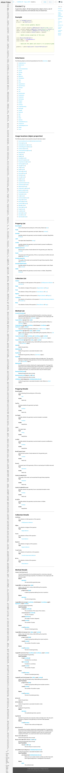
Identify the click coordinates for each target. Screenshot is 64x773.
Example (60, 8)
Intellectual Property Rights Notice (34, 770)
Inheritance (60, 10)
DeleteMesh (18, 349)
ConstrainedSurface (23, 68)
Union (19, 129)
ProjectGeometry (22, 106)
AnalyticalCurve (22, 63)
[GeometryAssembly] (51, 2)
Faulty (16, 229)
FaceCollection (40, 291)
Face (19, 154)
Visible (16, 268)
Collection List (60, 22)
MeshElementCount (20, 247)
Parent (24, 143)
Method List (60, 25)
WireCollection (40, 304)
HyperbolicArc (21, 84)
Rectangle (20, 108)
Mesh (49, 381)
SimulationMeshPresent (20, 263)
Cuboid (20, 70)
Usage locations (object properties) (60, 14)
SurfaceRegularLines (23, 125)
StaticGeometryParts (36, 141)
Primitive (20, 104)
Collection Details (60, 31)
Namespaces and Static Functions (7, 760)
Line (19, 89)
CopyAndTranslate (19, 336)
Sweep (19, 127)
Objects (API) (27, 2)
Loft (19, 91)
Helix (19, 82)
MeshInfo (23, 261)
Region (20, 152)
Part (23, 152)
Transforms (18, 297)
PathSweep (21, 99)
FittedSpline (21, 78)
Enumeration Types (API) (7, 767)
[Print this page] (62, 2)
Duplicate (17, 353)
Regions (17, 293)
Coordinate (30, 325)
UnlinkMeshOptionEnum (35, 379)
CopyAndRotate (19, 325)
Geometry (45, 61)
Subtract (20, 120)
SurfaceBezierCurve (22, 121)
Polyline (20, 102)
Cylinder (20, 72)
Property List (60, 19)
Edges (16, 286)
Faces (16, 290)
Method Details (59, 34)
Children (17, 281)
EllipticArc (20, 76)
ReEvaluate (17, 363)
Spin (19, 114)
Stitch (19, 118)
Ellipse (19, 74)
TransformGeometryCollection (47, 299)
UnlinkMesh (18, 379)
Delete (16, 345)
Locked (17, 242)
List (39, 328)
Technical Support (45, 770)
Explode (17, 356)
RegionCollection (42, 295)
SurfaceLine (21, 123)
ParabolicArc (21, 95)
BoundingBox (18, 226)
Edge (19, 156)
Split (19, 116)
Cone (19, 67)
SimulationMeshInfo (20, 258)
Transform (22, 300)
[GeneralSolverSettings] (45, 2)
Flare (19, 80)
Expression (17, 327)
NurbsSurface (21, 93)
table (31, 320)
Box (47, 227)
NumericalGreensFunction (24, 141)
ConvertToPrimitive (19, 313)
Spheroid (20, 112)
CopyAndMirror (19, 320)
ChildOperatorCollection (47, 282)
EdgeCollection (40, 288)
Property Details (60, 27)
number (20, 251)
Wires (16, 302)
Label (16, 238)
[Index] (58, 3)
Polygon (20, 101)
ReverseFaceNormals (20, 371)
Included (17, 233)
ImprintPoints (21, 85)
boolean (46, 231)
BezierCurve (21, 65)
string (33, 240)
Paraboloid (20, 97)
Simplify (20, 110)
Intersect (20, 87)
